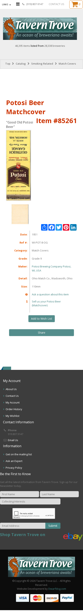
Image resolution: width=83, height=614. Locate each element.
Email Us (13, 440)
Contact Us (12, 396)
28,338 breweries (54, 46)
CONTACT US (56, 4)
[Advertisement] (41, 83)
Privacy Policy (14, 467)
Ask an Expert (14, 461)
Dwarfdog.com (57, 589)
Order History (14, 409)
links (5, 4)
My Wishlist (12, 416)
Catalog (21, 63)
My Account (13, 402)
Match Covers (67, 63)
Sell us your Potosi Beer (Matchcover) (46, 303)
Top (7, 63)
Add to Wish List (41, 318)
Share (41, 332)
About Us (11, 389)
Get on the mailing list (19, 454)
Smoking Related (42, 63)
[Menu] (18, 4)
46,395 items (23, 46)
